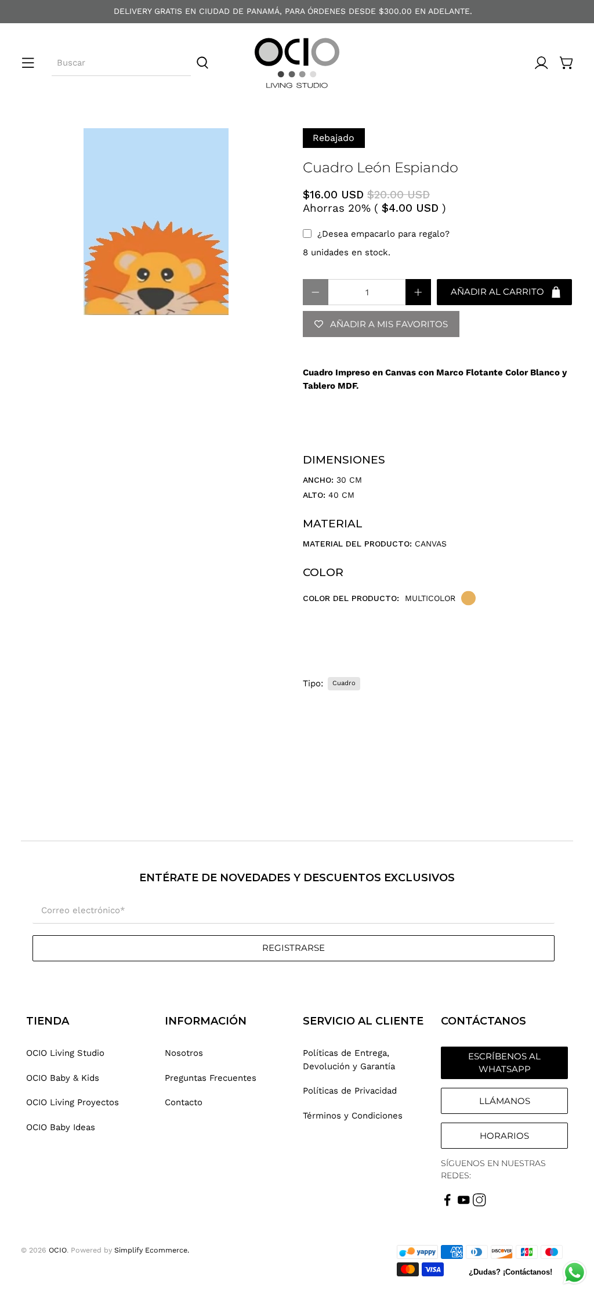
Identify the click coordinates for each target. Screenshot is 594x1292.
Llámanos (504, 1100)
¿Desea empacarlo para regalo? (383, 234)
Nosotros (184, 1053)
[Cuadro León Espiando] (156, 221)
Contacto (183, 1102)
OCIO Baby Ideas (60, 1127)
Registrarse (293, 947)
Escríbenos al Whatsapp (504, 1063)
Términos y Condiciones (353, 1115)
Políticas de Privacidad (350, 1090)
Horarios (504, 1135)
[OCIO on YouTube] (463, 1203)
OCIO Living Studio (65, 1053)
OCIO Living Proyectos (72, 1102)
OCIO (58, 1250)
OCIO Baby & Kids (62, 1078)
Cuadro (344, 683)
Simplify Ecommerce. (151, 1250)
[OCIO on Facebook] (447, 1203)
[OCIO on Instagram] (479, 1203)
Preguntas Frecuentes (210, 1078)
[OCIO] (297, 63)
